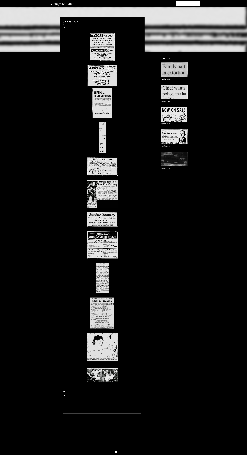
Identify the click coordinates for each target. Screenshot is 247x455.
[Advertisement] (102, 433)
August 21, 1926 (165, 168)
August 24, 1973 (165, 124)
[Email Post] (64, 392)
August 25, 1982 (165, 101)
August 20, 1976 (165, 79)
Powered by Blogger (125, 452)
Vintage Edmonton (63, 4)
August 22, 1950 (165, 146)
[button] (64, 28)
